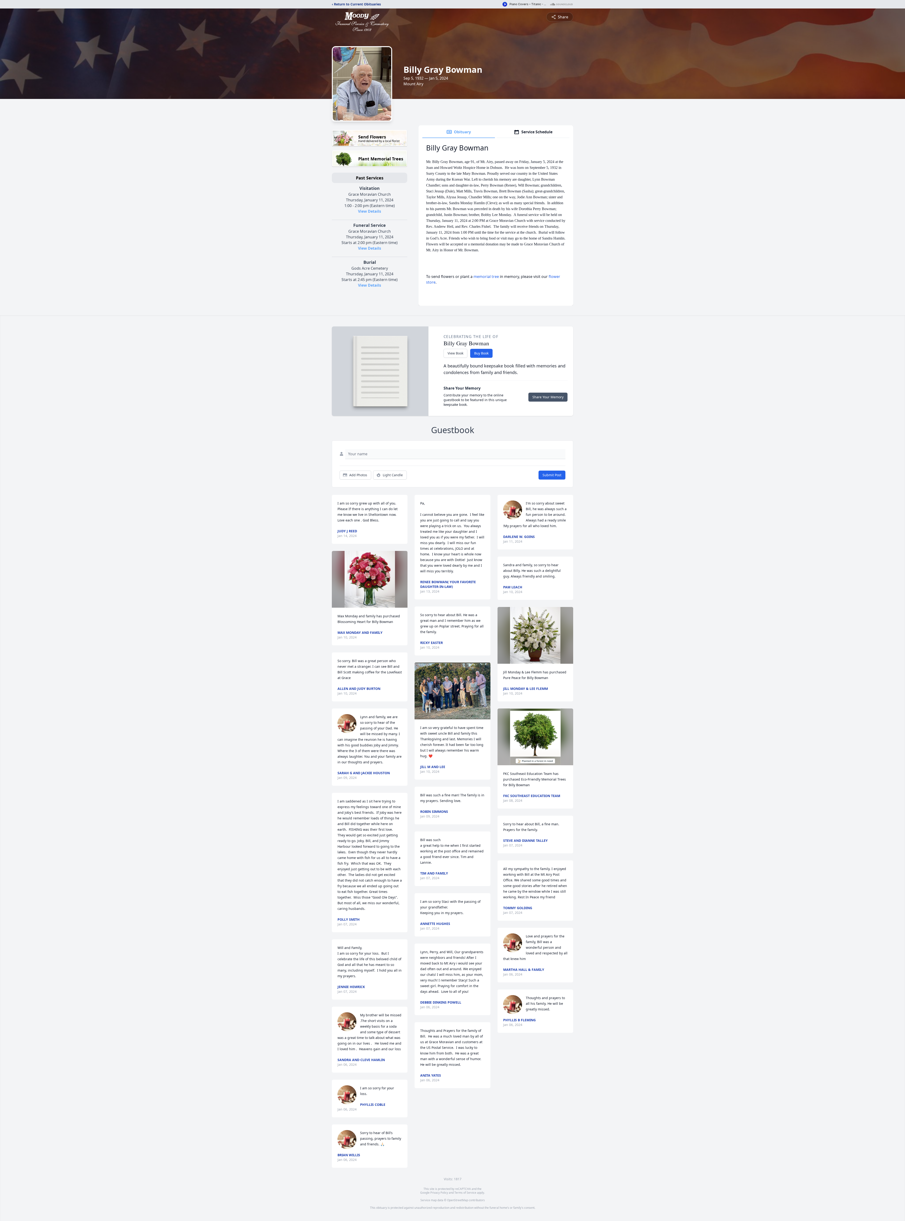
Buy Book (481, 353)
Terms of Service (465, 1193)
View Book (455, 353)
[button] (370, 579)
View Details (369, 211)
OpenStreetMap (457, 1200)
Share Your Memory (548, 397)
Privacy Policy (439, 1193)
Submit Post (552, 475)
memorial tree (486, 276)
